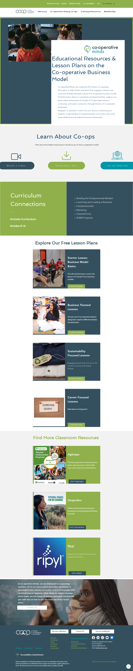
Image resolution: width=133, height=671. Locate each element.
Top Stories (53, 644)
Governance (54, 640)
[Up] (128, 666)
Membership (75, 642)
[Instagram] (102, 637)
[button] (114, 4)
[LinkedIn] (98, 637)
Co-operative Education (78, 644)
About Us (53, 638)
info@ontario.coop (101, 648)
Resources (53, 646)
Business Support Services (79, 648)
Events (52, 642)
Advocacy (74, 646)
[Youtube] (107, 637)
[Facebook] (93, 637)
